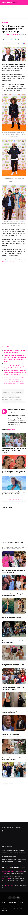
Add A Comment (14, 499)
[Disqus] (14, 324)
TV (9, 7)
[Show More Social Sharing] (18, 39)
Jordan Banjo (5, 392)
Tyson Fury (13, 402)
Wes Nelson (21, 402)
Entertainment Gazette (14, 882)
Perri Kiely (5, 402)
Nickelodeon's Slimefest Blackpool (11, 397)
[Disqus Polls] (14, 283)
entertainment (6, 878)
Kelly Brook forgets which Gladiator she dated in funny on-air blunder (13, 472)
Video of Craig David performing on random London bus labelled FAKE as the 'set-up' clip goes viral (15, 372)
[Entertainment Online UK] (9, 2)
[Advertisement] (14, 524)
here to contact (9, 885)
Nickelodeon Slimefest (17, 392)
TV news (4, 873)
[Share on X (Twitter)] (11, 39)
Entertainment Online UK (10, 34)
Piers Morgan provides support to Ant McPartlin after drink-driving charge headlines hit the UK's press (14, 366)
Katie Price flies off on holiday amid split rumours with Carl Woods (13, 492)
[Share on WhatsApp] (15, 39)
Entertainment (17, 7)
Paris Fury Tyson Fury (15, 399)
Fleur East (20, 390)
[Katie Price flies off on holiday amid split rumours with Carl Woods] (14, 483)
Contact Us (15, 905)
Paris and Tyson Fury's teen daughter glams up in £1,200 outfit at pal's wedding (14, 450)
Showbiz (21, 902)
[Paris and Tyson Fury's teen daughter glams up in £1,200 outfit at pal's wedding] (14, 440)
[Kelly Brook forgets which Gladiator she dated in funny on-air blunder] (14, 462)
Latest (4, 902)
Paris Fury (5, 399)
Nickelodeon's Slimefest (8, 394)
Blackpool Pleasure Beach (9, 390)
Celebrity (4, 22)
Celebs (4, 7)
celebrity (21, 871)
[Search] (25, 2)
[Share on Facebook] (8, 39)
